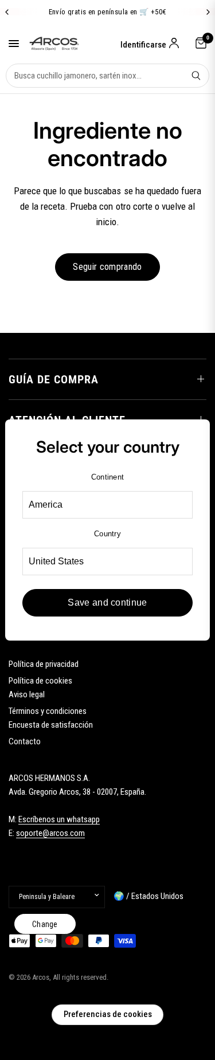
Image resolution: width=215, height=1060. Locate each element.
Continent (107, 477)
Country (107, 533)
